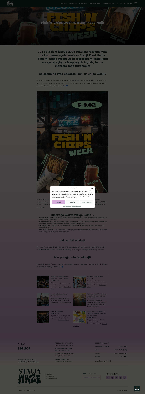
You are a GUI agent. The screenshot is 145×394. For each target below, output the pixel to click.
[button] (92, 188)
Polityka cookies (67, 206)
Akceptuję (58, 202)
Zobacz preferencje (86, 202)
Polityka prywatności (76, 206)
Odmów (72, 202)
